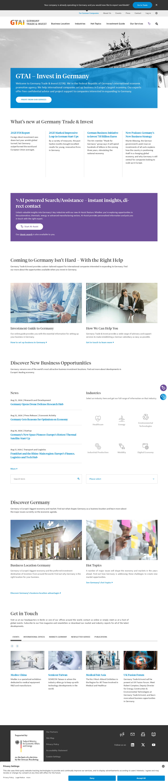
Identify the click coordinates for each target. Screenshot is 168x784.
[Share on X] (143, 745)
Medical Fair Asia (96, 675)
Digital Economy (146, 452)
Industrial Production (98, 452)
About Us (107, 13)
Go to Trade (142, 5)
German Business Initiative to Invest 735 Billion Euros (102, 134)
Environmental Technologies (145, 424)
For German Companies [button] (89, 13)
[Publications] (154, 734)
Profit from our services (33, 100)
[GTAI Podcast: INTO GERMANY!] (122, 734)
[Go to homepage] (28, 24)
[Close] (156, 5)
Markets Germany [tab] (58, 637)
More (13, 469)
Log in (148, 13)
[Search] (157, 24)
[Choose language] (156, 13)
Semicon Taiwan (57, 675)
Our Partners (52, 732)
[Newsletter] (143, 734)
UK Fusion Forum (134, 675)
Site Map (50, 738)
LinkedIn (132, 745)
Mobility (122, 452)
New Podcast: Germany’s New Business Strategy (140, 134)
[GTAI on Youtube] (154, 745)
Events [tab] (16, 637)
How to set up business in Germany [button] (27, 342)
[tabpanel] (84, 673)
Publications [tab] (100, 637)
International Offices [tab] (34, 637)
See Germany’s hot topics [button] (98, 582)
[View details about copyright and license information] (165, 30)
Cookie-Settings (53, 756)
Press (128, 13)
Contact (138, 13)
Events (118, 13)
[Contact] (132, 734)
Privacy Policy (52, 744)
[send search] (78, 479)
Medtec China (19, 675)
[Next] (17, 646)
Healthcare (98, 424)
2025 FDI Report (20, 132)
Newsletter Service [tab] (80, 637)
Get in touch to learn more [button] (99, 342)
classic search (26, 234)
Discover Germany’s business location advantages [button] (34, 593)
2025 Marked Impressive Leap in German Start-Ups (63, 134)
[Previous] (12, 646)
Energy (121, 424)
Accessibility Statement (56, 750)
